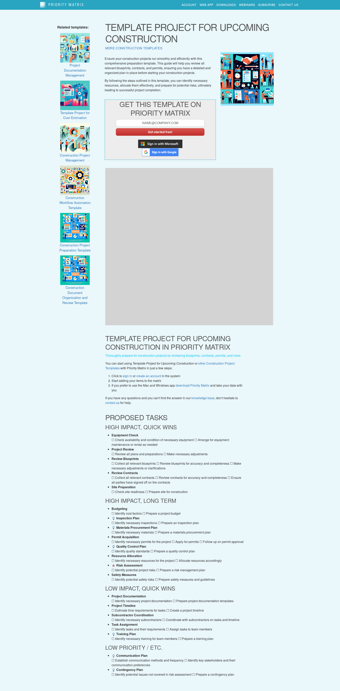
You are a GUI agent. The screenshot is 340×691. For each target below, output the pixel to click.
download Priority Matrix (192, 385)
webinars (247, 5)
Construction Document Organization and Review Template (74, 295)
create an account (148, 376)
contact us (288, 5)
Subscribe (266, 5)
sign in (127, 376)
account (189, 5)
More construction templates (134, 48)
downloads (226, 5)
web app (206, 5)
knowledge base (202, 398)
